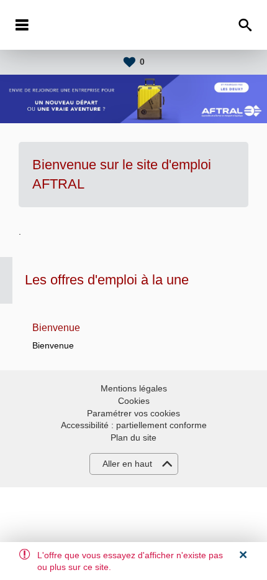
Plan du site (133, 437)
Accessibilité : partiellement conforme (134, 425)
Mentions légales (134, 388)
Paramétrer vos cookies (133, 413)
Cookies (134, 401)
